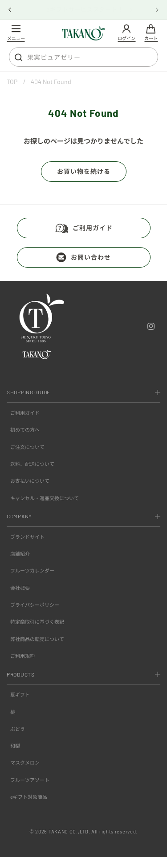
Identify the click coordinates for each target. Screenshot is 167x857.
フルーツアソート (29, 780)
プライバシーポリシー (34, 605)
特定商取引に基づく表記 (37, 622)
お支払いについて (29, 481)
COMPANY (19, 516)
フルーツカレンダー (32, 570)
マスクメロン (25, 762)
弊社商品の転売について (37, 639)
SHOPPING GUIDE (28, 392)
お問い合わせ (91, 257)
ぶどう (17, 729)
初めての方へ (25, 430)
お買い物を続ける (83, 171)
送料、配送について (32, 464)
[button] (16, 34)
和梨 (15, 746)
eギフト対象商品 (28, 797)
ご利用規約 (22, 656)
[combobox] (83, 57)
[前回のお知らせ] (10, 10)
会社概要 (20, 588)
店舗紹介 (20, 554)
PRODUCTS (21, 674)
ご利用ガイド (93, 228)
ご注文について (27, 447)
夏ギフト (20, 694)
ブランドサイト (27, 537)
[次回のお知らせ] (157, 10)
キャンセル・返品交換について (44, 498)
